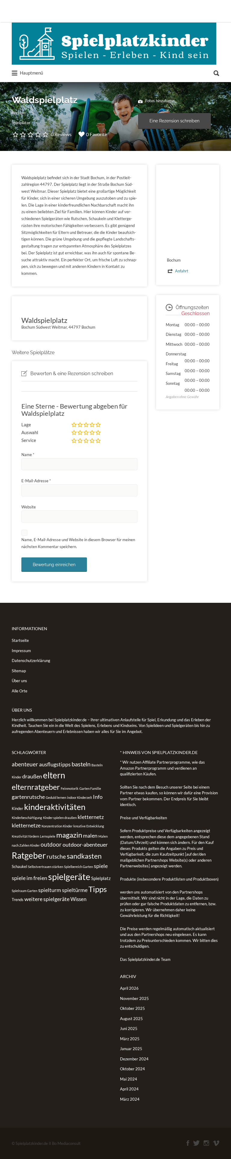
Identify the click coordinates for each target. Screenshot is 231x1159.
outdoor (51, 844)
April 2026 (129, 988)
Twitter (196, 1143)
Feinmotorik (70, 788)
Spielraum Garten (24, 891)
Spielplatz (101, 878)
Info (98, 796)
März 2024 (130, 1099)
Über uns (19, 680)
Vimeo (216, 1143)
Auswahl (29, 432)
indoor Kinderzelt (79, 797)
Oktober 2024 (132, 1068)
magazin (69, 834)
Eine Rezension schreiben (174, 120)
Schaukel (19, 866)
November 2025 (134, 998)
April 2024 (129, 1089)
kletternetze (26, 825)
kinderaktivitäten (54, 807)
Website (28, 506)
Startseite (20, 640)
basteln (81, 764)
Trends (17, 899)
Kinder (17, 808)
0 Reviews (61, 134)
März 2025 (130, 1038)
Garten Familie (90, 788)
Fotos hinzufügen (159, 100)
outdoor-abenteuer (85, 844)
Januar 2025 (131, 1048)
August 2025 (131, 1018)
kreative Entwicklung (88, 826)
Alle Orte (19, 690)
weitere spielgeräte (46, 899)
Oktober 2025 (132, 1008)
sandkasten (84, 856)
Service (28, 440)
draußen (32, 776)
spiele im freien (29, 878)
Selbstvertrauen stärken (45, 867)
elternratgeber (36, 786)
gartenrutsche (28, 796)
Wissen (78, 899)
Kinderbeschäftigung (27, 818)
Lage (26, 424)
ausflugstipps (55, 764)
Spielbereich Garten (78, 867)
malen (90, 835)
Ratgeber (29, 855)
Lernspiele (47, 836)
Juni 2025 (128, 1028)
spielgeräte (69, 876)
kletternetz (91, 817)
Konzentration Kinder (57, 826)
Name (27, 454)
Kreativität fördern (25, 836)
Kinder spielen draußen (60, 818)
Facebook (187, 1143)
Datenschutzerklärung (31, 660)
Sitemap (19, 670)
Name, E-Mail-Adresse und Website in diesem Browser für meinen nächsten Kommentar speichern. (78, 543)
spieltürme (75, 890)
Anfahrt (181, 270)
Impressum (21, 650)
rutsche (56, 856)
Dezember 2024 (134, 1058)
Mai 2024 (128, 1079)
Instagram (206, 1143)
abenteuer (25, 764)
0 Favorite (96, 134)
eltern (54, 775)
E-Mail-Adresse (36, 480)
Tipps (97, 889)
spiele (101, 866)
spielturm (49, 890)
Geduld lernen (56, 797)
